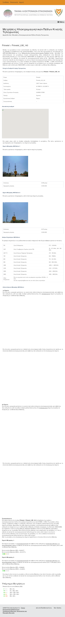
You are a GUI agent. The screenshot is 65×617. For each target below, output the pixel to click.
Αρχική (21, 2)
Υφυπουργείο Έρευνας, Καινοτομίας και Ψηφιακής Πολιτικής (15, 612)
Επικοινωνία (14, 2)
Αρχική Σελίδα (7, 35)
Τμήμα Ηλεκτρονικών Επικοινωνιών (14, 608)
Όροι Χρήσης (57, 608)
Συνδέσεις (6, 2)
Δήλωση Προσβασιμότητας (44, 608)
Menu (61, 22)
